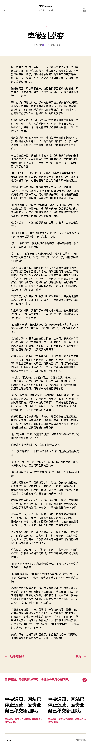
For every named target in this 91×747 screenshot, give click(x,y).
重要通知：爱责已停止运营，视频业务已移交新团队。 (38, 680)
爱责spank (45, 5)
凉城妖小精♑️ (38, 44)
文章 (45, 26)
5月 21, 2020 (56, 44)
